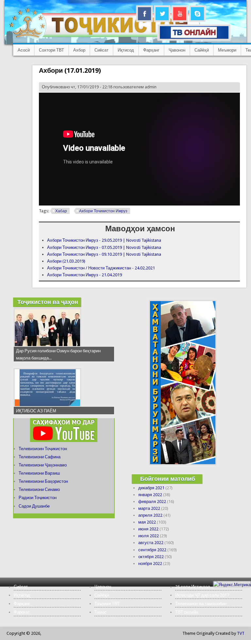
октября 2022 (151, 556)
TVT (240, 633)
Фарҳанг (151, 50)
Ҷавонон (177, 50)
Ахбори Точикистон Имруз (103, 211)
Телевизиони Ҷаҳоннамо (43, 465)
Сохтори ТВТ (51, 50)
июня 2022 (148, 528)
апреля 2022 (150, 515)
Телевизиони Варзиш (39, 473)
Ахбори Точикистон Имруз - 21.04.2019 (84, 274)
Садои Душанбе (34, 506)
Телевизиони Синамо (39, 489)
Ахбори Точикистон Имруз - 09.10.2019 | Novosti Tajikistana (104, 254)
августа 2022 (150, 542)
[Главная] (104, 37)
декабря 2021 (151, 487)
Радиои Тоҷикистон (38, 497)
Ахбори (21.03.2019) (66, 261)
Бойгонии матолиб (167, 478)
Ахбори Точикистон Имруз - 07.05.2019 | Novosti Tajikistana (104, 247)
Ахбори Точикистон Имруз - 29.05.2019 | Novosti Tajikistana (104, 240)
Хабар (61, 211)
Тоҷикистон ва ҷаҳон (47, 301)
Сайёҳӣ (201, 50)
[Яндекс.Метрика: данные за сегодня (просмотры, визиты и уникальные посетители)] (232, 584)
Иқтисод (126, 50)
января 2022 (150, 494)
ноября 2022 (150, 563)
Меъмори (227, 50)
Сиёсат (101, 50)
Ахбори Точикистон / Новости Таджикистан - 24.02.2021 (101, 268)
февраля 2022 (152, 501)
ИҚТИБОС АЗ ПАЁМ (36, 410)
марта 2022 (149, 508)
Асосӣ (24, 50)
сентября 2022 (152, 549)
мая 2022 (147, 522)
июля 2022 (148, 535)
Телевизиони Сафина (39, 456)
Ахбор (79, 50)
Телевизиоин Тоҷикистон (43, 448)
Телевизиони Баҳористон (43, 481)
